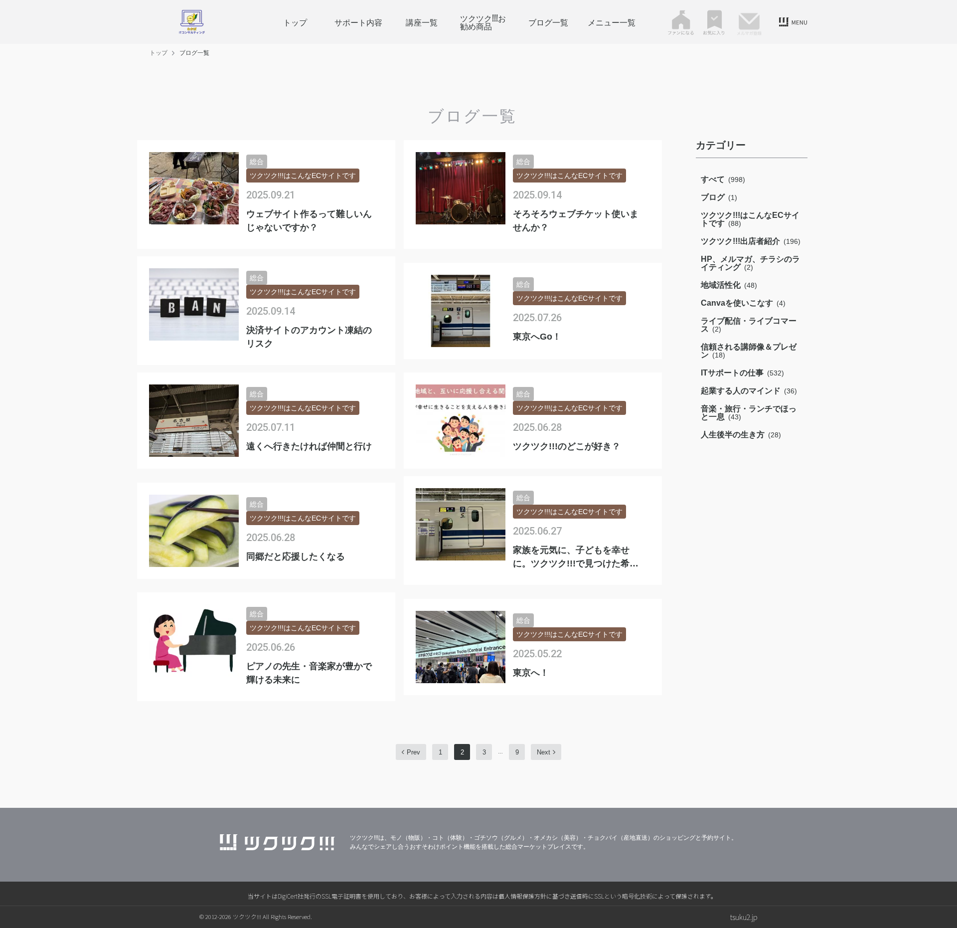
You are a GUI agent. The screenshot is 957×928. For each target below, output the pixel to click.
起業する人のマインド (749, 390)
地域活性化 (729, 285)
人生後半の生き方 (741, 434)
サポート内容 (358, 22)
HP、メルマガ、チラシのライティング (750, 263)
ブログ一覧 (548, 22)
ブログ (719, 197)
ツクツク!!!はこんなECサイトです (750, 219)
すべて (723, 179)
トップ (295, 22)
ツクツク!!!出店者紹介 (750, 241)
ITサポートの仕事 (742, 373)
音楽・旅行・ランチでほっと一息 (749, 412)
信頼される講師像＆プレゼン (749, 351)
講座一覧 (422, 22)
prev (413, 752)
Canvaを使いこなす (743, 303)
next (543, 752)
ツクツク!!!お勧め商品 (483, 22)
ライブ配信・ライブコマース (749, 325)
